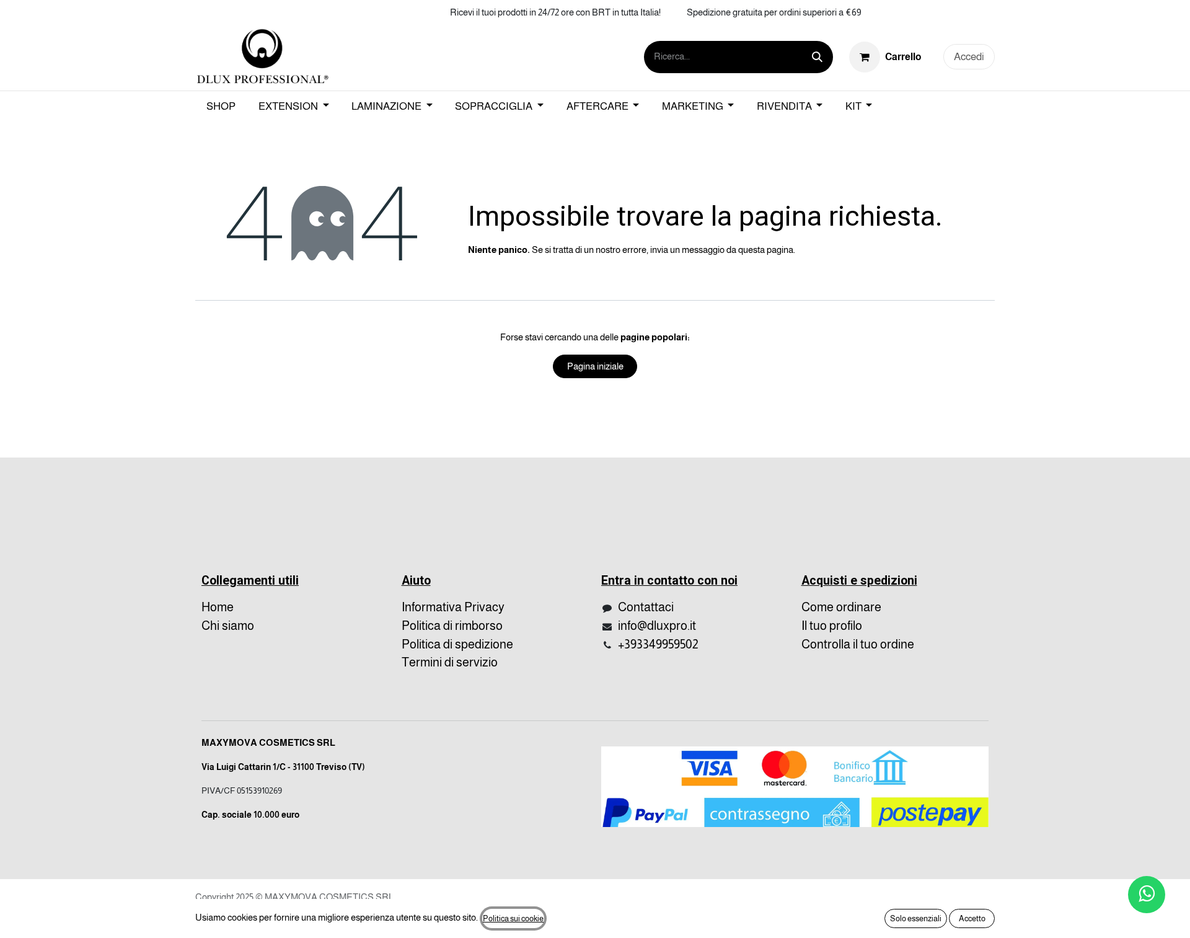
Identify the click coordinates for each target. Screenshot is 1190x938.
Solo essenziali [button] (915, 918)
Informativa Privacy (453, 607)
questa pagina (765, 249)
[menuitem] (221, 107)
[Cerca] (817, 57)
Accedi (969, 57)
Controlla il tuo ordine (857, 644)
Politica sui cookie (513, 918)
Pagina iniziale (595, 366)
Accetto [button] (972, 918)
